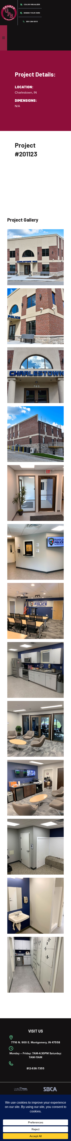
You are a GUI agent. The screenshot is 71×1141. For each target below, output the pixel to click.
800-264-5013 (31, 22)
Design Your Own (31, 13)
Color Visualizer (31, 5)
